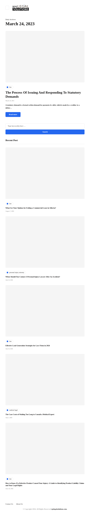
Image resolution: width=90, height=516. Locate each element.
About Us (19, 504)
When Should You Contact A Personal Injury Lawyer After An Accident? (32, 277)
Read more (13, 114)
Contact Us (9, 504)
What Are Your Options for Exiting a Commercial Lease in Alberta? (30, 208)
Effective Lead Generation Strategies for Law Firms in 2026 (27, 346)
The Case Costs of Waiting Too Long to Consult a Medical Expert (29, 414)
